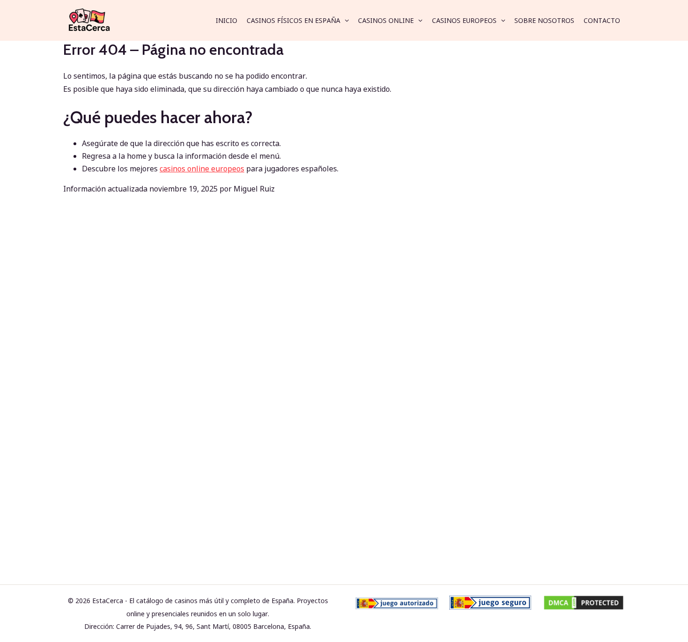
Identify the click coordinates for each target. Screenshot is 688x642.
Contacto (602, 20)
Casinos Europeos (464, 20)
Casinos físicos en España (293, 20)
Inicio (226, 20)
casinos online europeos (202, 168)
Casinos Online (386, 20)
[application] (344, 20)
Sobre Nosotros (544, 20)
